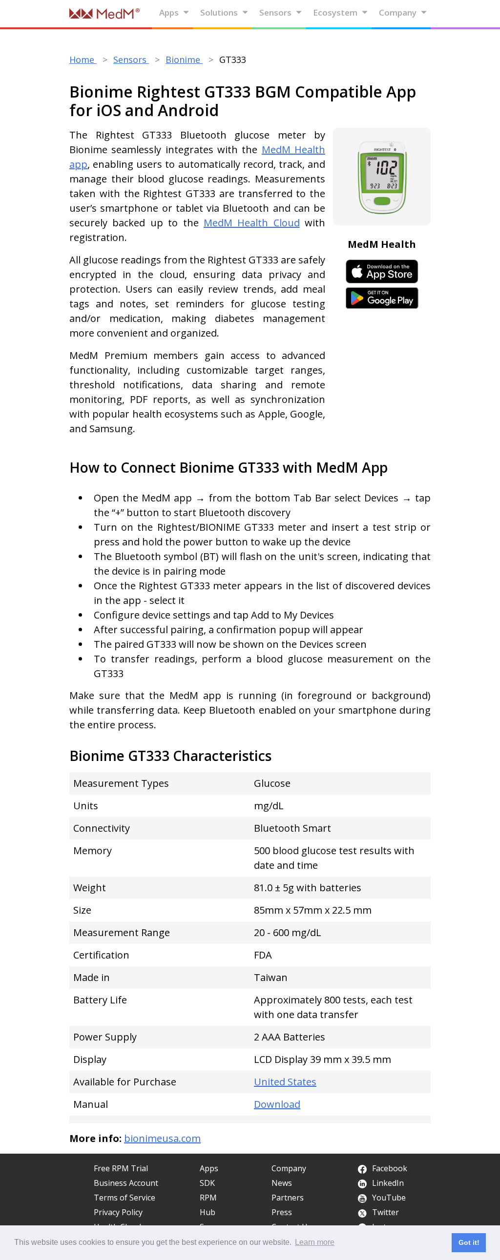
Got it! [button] (468, 1242)
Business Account (126, 1183)
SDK (207, 1183)
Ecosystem (335, 12)
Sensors (275, 12)
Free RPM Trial (121, 1168)
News (281, 1183)
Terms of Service (124, 1197)
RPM (208, 1197)
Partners (287, 1197)
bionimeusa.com (162, 1138)
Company (398, 12)
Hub (207, 1212)
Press (281, 1212)
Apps (169, 12)
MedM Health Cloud (252, 222)
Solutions (219, 12)
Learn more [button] (314, 1242)
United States (285, 1081)
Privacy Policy (118, 1212)
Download (277, 1104)
